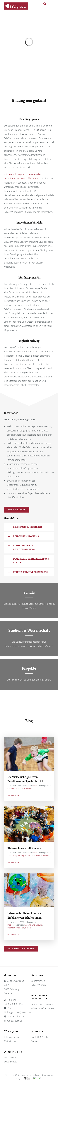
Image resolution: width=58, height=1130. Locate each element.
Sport (35, 788)
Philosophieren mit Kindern (24, 848)
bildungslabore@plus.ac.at (17, 1012)
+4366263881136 (13, 1004)
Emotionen (12, 788)
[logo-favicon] (29, 83)
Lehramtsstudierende (42, 1004)
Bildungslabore (12, 1037)
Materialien (10, 1041)
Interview (21, 788)
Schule (29, 788)
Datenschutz (10, 1061)
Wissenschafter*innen (42, 1008)
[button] (29, 527)
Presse (34, 1041)
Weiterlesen (12, 795)
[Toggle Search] (44, 3)
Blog (35, 785)
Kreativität (38, 855)
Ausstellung (12, 855)
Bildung (21, 855)
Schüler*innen (38, 984)
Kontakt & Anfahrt (40, 1037)
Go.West (19, 1079)
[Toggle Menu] (50, 4)
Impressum (10, 1057)
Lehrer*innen (38, 980)
